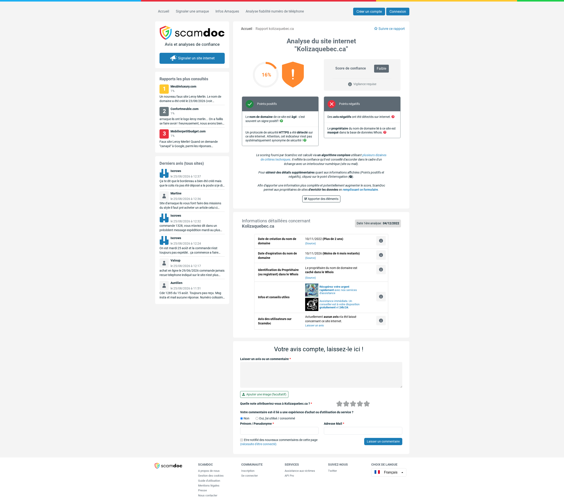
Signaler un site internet (196, 58)
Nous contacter (207, 495)
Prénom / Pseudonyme (257, 423)
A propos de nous (209, 470)
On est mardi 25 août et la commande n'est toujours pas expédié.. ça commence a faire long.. (189, 252)
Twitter (332, 470)
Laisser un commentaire (383, 441)
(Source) (310, 243)
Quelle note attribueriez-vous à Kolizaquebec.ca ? (276, 403)
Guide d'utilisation (209, 480)
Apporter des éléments (322, 199)
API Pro (289, 475)
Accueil (163, 11)
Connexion (398, 11)
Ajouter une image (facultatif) (265, 394)
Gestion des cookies (211, 475)
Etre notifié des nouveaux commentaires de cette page (278, 442)
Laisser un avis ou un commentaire (265, 359)
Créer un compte (369, 11)
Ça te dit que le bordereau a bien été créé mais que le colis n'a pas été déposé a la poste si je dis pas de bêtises (192, 185)
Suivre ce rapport (391, 29)
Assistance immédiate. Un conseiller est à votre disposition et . (339, 304)
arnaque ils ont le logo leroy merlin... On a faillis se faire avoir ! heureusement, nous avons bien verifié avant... (191, 123)
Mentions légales (208, 485)
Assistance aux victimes (300, 470)
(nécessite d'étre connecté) (258, 444)
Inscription (247, 470)
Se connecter (249, 475)
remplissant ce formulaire (360, 189)
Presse (202, 490)
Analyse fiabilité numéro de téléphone (275, 11)
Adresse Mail (334, 423)
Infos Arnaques (227, 11)
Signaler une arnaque (192, 11)
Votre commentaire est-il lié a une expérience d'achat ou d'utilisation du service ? (296, 412)
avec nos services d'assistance (338, 290)
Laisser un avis (314, 325)
